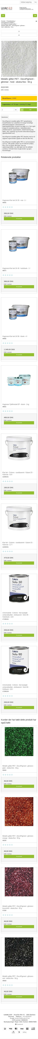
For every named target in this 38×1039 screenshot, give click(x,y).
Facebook (19, 1024)
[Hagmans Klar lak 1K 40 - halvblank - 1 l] (19, 248)
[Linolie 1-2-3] (19, 8)
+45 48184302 (27, 1016)
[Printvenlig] (36, 21)
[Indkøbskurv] (35, 15)
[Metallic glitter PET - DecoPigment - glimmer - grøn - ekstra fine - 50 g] (19, 745)
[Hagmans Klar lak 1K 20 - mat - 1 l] (19, 180)
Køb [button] (30, 109)
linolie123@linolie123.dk (22, 1018)
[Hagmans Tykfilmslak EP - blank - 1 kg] (19, 384)
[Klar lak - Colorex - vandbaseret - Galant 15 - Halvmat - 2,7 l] (19, 522)
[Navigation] (3, 15)
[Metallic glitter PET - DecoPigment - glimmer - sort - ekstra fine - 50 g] (19, 955)
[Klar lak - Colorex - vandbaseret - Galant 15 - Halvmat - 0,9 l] (19, 452)
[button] (19, 31)
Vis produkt (19, 218)
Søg (35, 2)
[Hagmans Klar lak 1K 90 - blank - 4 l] (19, 316)
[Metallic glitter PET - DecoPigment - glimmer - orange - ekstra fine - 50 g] (19, 815)
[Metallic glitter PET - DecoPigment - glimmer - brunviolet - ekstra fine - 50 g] (19, 885)
